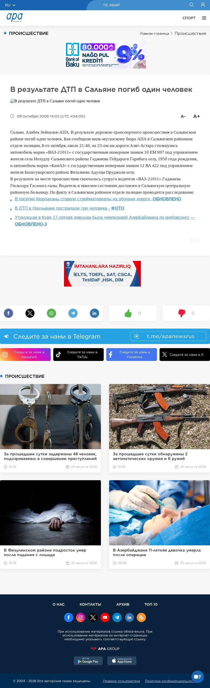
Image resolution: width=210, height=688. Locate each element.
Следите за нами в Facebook (135, 354)
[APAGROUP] (105, 648)
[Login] (203, 5)
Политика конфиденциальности (171, 681)
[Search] (191, 5)
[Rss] (141, 618)
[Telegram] (117, 618)
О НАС (58, 604)
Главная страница (154, 33)
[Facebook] (68, 618)
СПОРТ (189, 18)
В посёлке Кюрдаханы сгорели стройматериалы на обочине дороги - (98, 198)
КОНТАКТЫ (90, 604)
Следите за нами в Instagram (29, 354)
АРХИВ (122, 604)
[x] (93, 618)
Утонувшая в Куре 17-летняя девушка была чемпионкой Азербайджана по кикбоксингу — (105, 221)
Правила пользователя (121, 681)
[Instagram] (80, 618)
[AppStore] (121, 661)
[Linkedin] (129, 618)
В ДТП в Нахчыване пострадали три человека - (69, 208)
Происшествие (190, 33)
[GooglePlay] (88, 661)
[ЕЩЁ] (203, 18)
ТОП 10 (151, 604)
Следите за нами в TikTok (82, 354)
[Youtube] (105, 618)
